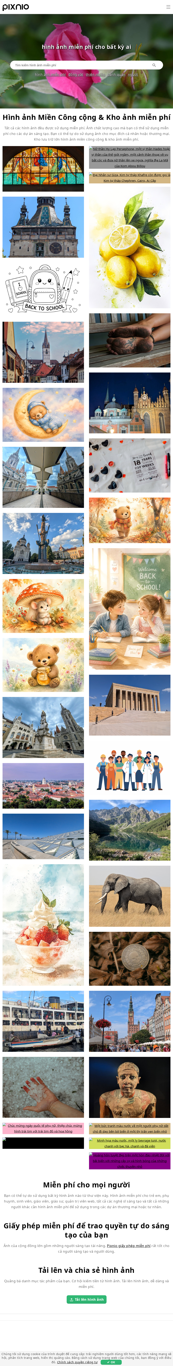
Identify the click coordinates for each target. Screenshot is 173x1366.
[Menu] (168, 7)
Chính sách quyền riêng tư (77, 1362)
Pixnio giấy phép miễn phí (129, 1245)
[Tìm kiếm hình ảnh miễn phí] (154, 65)
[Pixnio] (16, 8)
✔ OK (111, 1362)
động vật (75, 74)
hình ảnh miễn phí (50, 74)
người (133, 74)
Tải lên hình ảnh (89, 1299)
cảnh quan (117, 74)
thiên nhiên (95, 74)
